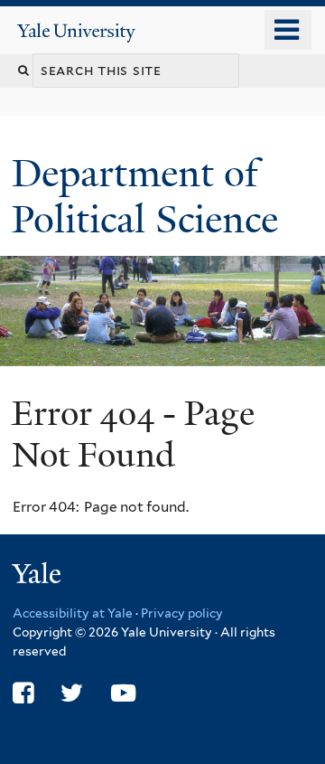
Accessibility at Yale (73, 613)
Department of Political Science (150, 195)
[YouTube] (123, 693)
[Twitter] (71, 693)
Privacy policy (182, 613)
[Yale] (39, 576)
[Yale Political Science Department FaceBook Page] (23, 693)
